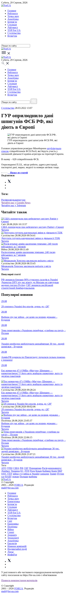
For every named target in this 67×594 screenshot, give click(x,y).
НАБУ (8, 476)
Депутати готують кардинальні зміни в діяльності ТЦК (30, 238)
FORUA (18, 485)
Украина (15, 471)
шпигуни (20, 200)
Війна (10, 529)
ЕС (22, 471)
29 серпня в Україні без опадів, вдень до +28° (25, 409)
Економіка (13, 523)
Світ (9, 521)
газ (2, 476)
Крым (39, 471)
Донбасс (5, 471)
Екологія (12, 543)
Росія (4, 200)
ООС (4, 473)
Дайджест (12, 27)
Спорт (10, 532)
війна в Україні (31, 473)
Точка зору (13, 16)
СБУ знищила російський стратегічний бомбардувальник (27, 286)
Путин (60, 473)
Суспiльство (14, 33)
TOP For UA (14, 30)
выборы (33, 476)
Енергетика (13, 501)
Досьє (10, 551)
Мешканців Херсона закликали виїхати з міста (26, 266)
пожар (15, 476)
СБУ (26, 468)
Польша (24, 476)
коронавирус (55, 468)
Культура (12, 36)
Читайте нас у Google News (15, 202)
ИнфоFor (12, 554)
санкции (44, 473)
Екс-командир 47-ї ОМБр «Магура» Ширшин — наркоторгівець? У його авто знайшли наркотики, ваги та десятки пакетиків (31, 395)
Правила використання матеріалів (19, 580)
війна (16, 473)
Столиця (12, 24)
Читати (5, 230)
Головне (11, 10)
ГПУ (9, 473)
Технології (13, 537)
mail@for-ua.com (10, 487)
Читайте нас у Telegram (13, 205)
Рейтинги (12, 13)
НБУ (59, 471)
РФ (21, 468)
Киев (54, 471)
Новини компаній (16, 546)
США (16, 468)
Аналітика (13, 19)
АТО (3, 468)
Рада (32, 471)
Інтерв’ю (12, 22)
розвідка (11, 200)
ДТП (26, 471)
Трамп (53, 473)
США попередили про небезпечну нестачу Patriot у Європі (32, 227)
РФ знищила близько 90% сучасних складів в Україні (29, 279)
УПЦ (9, 468)
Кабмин (46, 471)
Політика (12, 526)
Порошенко (35, 468)
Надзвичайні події (17, 549)
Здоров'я (12, 535)
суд (21, 473)
